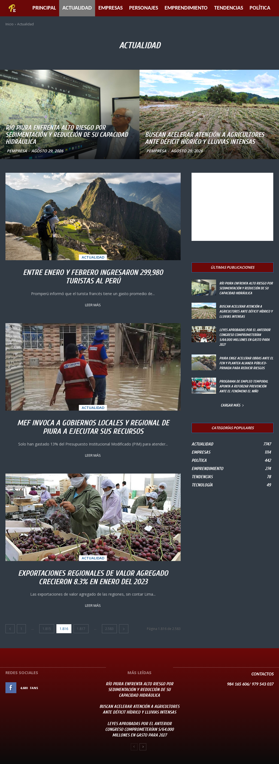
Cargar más (230, 405)
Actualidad (77, 8)
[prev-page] (10, 628)
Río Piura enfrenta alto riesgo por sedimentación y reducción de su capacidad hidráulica (246, 288)
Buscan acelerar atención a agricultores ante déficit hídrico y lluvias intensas (245, 311)
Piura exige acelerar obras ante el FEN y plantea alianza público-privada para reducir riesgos (246, 363)
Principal (44, 8)
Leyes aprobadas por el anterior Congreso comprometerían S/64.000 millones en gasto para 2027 (139, 729)
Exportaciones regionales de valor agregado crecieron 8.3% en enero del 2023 (93, 577)
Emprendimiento (186, 8)
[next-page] (123, 628)
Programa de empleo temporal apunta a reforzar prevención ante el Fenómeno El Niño (243, 386)
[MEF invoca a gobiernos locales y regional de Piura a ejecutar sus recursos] (93, 367)
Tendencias (228, 8)
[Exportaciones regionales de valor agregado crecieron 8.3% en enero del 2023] (93, 517)
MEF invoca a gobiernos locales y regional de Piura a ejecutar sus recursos (93, 427)
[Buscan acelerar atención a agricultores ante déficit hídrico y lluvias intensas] (209, 114)
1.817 (81, 628)
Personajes (143, 8)
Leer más (93, 305)
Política (260, 8)
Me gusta (79, 688)
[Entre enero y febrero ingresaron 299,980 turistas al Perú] (93, 216)
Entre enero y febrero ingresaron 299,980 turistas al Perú (93, 276)
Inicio (9, 24)
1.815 (47, 628)
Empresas (110, 8)
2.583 (109, 628)
